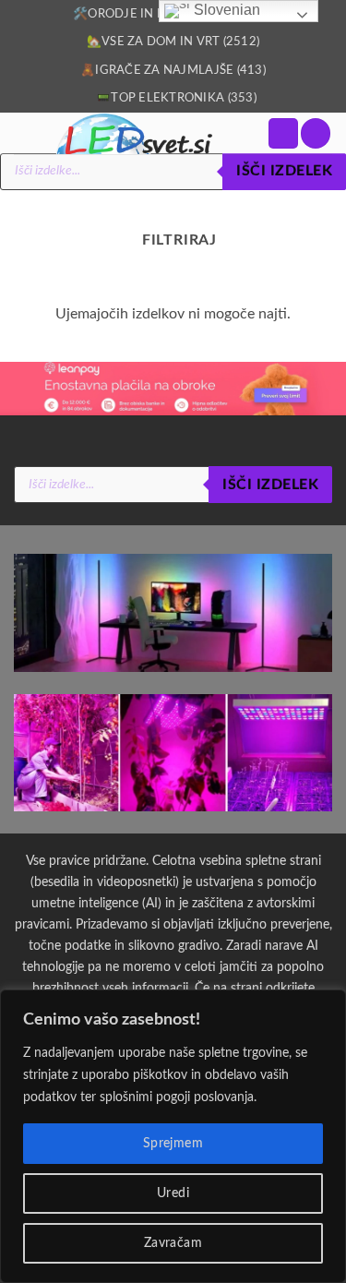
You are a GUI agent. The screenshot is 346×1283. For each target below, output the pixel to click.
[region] (173, 1136)
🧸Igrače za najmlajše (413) (173, 70)
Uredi (173, 1193)
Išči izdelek (284, 171)
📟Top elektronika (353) (176, 97)
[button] (283, 133)
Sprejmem (173, 1143)
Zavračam (173, 1243)
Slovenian (225, 10)
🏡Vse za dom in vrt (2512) (173, 41)
